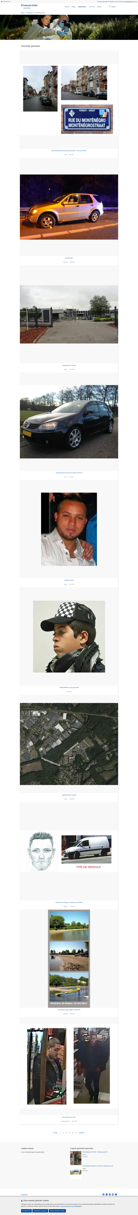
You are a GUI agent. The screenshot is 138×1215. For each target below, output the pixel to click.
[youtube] (113, 1194)
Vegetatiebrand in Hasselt (69, 795)
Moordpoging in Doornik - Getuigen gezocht (95, 1152)
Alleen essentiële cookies (57, 1210)
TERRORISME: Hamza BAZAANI (69, 687)
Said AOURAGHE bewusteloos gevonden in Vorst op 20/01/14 (69, 150)
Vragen (74, 6)
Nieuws (67, 6)
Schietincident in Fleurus (69, 365)
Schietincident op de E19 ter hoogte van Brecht (69, 472)
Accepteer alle (26, 1210)
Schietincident (69, 258)
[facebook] (103, 1194)
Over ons (91, 6)
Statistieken (24, 1194)
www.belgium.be (129, 1)
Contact (99, 6)
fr (4, 1)
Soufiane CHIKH (69, 580)
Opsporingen (82, 6)
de (7, 1)
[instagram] (107, 1194)
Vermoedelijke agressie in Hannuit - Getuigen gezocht (98, 1166)
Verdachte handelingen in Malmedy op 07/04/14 (69, 902)
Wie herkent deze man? (69, 1117)
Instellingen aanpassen (40, 1210)
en (9, 1)
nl (2, 1)
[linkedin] (110, 1194)
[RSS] (116, 1194)
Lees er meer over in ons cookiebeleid (71, 1206)
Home (22, 12)
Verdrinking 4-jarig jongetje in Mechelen (69, 1009)
